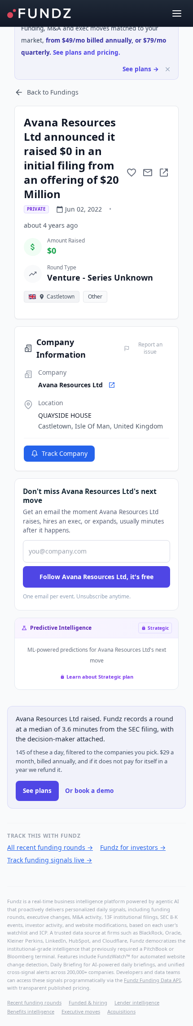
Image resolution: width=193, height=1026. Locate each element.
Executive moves (80, 1011)
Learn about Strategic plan (99, 676)
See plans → (141, 69)
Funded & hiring (88, 1002)
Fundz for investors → (133, 847)
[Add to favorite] (131, 172)
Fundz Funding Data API (152, 980)
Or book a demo (89, 791)
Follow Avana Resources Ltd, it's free (96, 576)
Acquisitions (121, 1011)
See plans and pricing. (86, 52)
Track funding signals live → (49, 860)
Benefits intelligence (30, 1011)
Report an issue (150, 348)
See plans (37, 791)
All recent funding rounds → (50, 847)
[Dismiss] (167, 69)
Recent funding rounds (34, 1002)
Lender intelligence (136, 1002)
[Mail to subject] (147, 172)
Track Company (65, 453)
